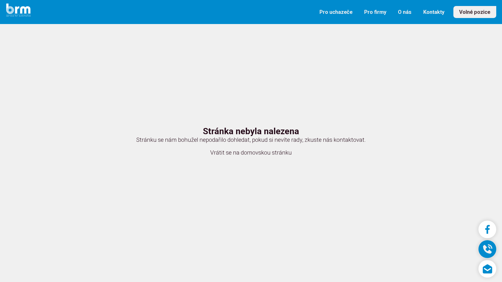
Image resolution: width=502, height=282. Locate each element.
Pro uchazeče (336, 12)
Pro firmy (375, 12)
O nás (405, 12)
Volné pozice (474, 12)
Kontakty (433, 12)
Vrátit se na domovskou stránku (251, 152)
